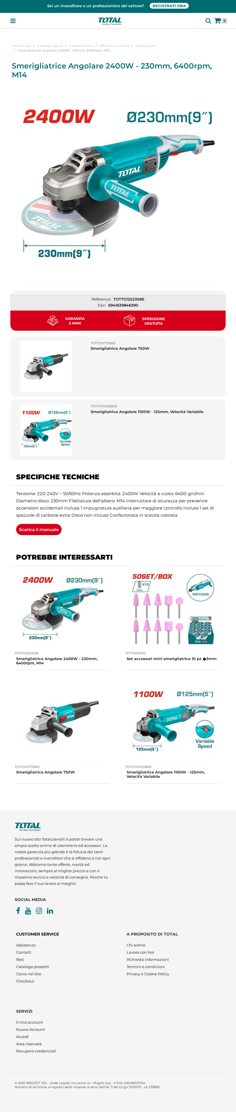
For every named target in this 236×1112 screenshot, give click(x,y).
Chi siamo (136, 945)
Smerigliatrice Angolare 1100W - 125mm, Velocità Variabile (147, 411)
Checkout (25, 981)
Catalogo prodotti (32, 966)
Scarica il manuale (39, 529)
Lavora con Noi (140, 952)
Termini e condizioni (146, 966)
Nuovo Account (30, 1029)
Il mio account (29, 1022)
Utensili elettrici (81, 46)
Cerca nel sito (28, 974)
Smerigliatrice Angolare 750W (120, 348)
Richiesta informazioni (148, 959)
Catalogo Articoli (50, 46)
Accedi (22, 1036)
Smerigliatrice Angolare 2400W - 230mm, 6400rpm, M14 (64, 50)
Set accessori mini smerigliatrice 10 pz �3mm (172, 658)
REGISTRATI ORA (169, 5)
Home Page (21, 46)
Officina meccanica (115, 46)
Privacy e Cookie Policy (148, 974)
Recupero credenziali (36, 1051)
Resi (20, 959)
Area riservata (29, 1043)
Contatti (23, 952)
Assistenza (26, 945)
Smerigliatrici (146, 46)
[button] (118, 184)
